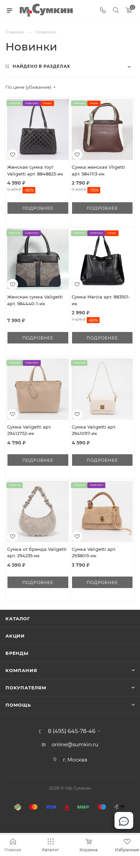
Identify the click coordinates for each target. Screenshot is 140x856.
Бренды (17, 653)
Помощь (18, 705)
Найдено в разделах (41, 66)
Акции (15, 636)
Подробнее (37, 208)
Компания (21, 670)
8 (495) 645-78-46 (71, 731)
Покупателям (26, 687)
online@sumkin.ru (75, 744)
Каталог (17, 618)
